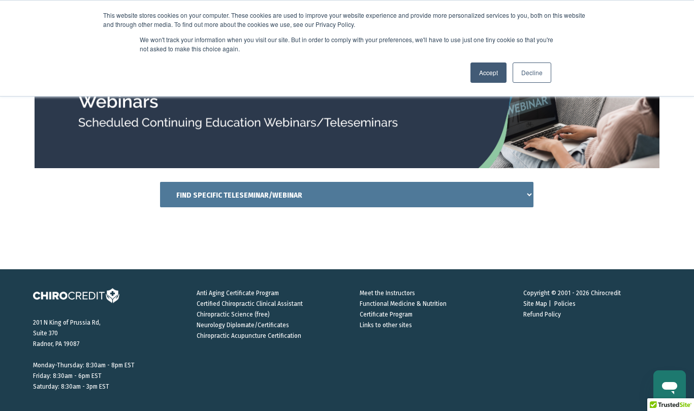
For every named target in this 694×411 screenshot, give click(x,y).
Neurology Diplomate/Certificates (243, 325)
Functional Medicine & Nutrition (403, 303)
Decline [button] (532, 72)
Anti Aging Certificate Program (238, 293)
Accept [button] (488, 72)
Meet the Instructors (387, 293)
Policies (565, 303)
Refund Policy (542, 314)
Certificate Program (386, 314)
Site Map (535, 303)
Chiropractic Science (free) (233, 314)
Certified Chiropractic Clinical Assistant (250, 303)
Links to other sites (386, 325)
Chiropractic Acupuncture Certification (249, 335)
